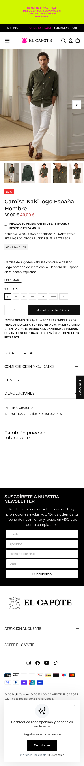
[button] (7, 40)
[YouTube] (46, 663)
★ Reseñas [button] (80, 387)
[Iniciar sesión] (70, 40)
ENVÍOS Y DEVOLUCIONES (45, 413)
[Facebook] (37, 663)
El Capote (22, 694)
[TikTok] (55, 663)
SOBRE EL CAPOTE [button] (19, 645)
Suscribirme (42, 574)
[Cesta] (77, 40)
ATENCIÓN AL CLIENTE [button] (22, 628)
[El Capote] (42, 603)
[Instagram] (28, 663)
